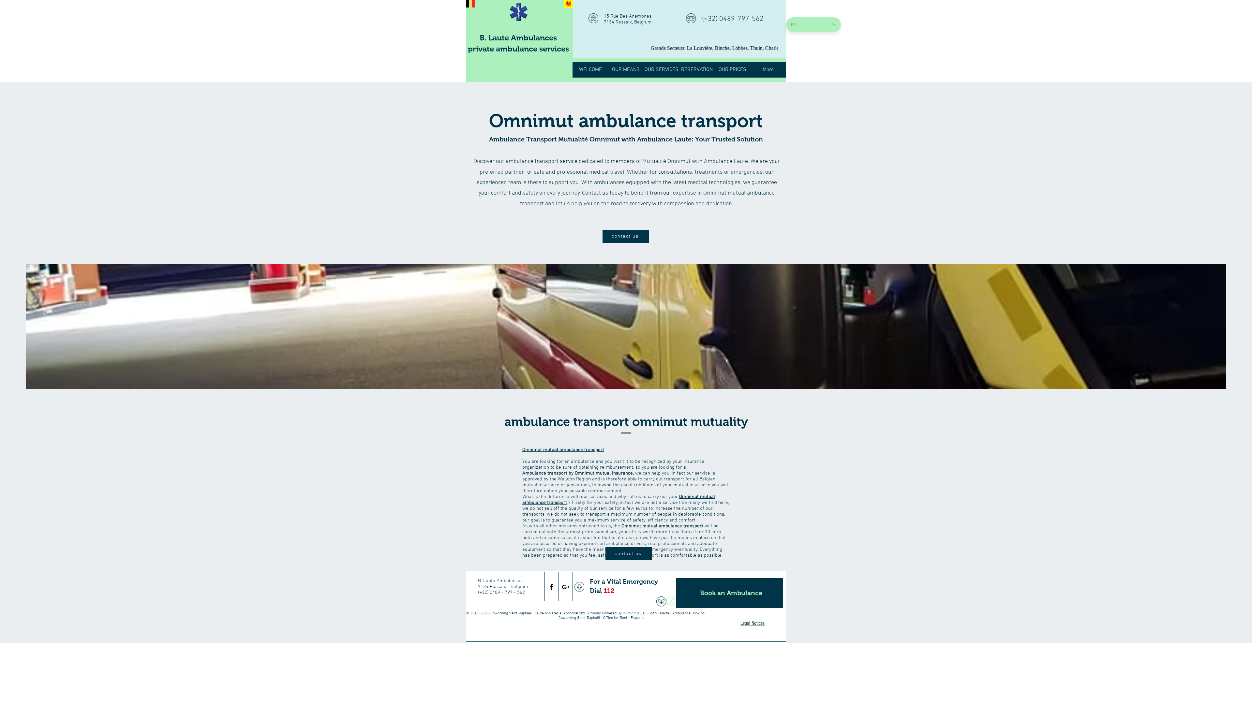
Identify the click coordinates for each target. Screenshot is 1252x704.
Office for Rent (615, 618)
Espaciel (638, 618)
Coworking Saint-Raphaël (511, 613)
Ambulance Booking (688, 613)
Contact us (595, 193)
